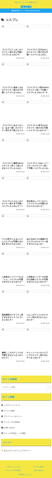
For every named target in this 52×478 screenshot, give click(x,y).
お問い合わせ (9, 428)
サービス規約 (9, 411)
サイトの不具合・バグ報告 (15, 433)
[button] (48, 387)
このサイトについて (12, 405)
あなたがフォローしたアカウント (17, 450)
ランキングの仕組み (12, 422)
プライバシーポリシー (13, 416)
